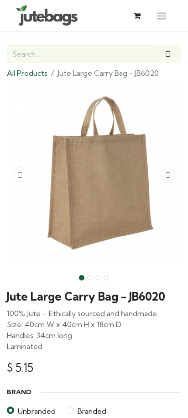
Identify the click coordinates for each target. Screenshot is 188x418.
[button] (20, 174)
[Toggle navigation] (161, 15)
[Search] (168, 54)
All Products (27, 73)
